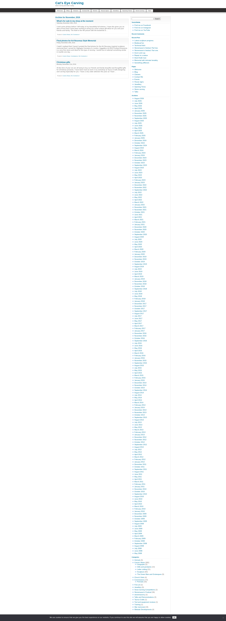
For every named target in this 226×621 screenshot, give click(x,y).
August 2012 (139, 447)
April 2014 (138, 400)
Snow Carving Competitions (144, 590)
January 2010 (139, 511)
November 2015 (140, 360)
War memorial (139, 607)
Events (95, 10)
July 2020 (138, 239)
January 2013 (139, 435)
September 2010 (140, 494)
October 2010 (139, 491)
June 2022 (138, 195)
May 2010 (138, 501)
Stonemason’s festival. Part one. (146, 50)
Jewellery (116, 10)
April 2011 (138, 479)
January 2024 (139, 155)
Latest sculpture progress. (144, 40)
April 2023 (138, 177)
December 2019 (140, 257)
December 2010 (140, 489)
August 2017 (139, 313)
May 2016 (138, 348)
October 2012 (139, 442)
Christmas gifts (63, 62)
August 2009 (139, 524)
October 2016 (139, 338)
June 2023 (138, 173)
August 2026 (139, 98)
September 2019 (140, 264)
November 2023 (140, 160)
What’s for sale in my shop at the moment (75, 21)
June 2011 (138, 474)
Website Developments (143, 609)
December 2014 (140, 383)
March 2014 (138, 402)
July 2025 (138, 123)
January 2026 (139, 111)
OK (174, 617)
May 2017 (138, 321)
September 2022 (140, 190)
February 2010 (139, 509)
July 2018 (138, 291)
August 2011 (139, 472)
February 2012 (139, 459)
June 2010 (138, 499)
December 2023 (140, 158)
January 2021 (139, 224)
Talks (149, 10)
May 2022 (138, 197)
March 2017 (138, 326)
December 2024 (140, 140)
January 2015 (139, 380)
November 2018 (140, 284)
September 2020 (140, 234)
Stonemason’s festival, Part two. (146, 48)
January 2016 (139, 358)
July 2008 (138, 548)
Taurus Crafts (139, 600)
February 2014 (139, 405)
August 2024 (139, 148)
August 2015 (139, 365)
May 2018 (138, 296)
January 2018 (139, 301)
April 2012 (138, 454)
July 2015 (138, 368)
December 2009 (140, 514)
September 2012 (140, 444)
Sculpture (140, 572)
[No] (223, 618)
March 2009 (138, 536)
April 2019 (138, 274)
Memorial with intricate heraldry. (146, 60)
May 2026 (138, 106)
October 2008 (139, 541)
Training (137, 604)
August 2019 (139, 266)
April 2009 (138, 533)
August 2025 (139, 121)
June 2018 (138, 294)
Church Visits (139, 577)
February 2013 (139, 432)
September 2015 (140, 363)
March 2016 (138, 353)
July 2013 (138, 422)
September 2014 (140, 390)
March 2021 (138, 219)
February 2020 (139, 252)
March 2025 (138, 133)
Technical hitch (139, 45)
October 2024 (139, 143)
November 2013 (140, 412)
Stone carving (140, 10)
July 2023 (138, 170)
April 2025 (138, 130)
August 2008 (139, 546)
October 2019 (139, 262)
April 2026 (138, 108)
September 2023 (140, 165)
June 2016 (138, 346)
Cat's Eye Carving (69, 3)
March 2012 (138, 457)
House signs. (105, 10)
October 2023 (139, 163)
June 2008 (138, 551)
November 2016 (140, 336)
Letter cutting (142, 569)
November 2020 (140, 229)
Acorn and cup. (140, 53)
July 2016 (138, 343)
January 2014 (139, 407)
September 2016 (140, 341)
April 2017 (138, 323)
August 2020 (139, 237)
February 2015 (139, 378)
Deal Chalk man (140, 58)
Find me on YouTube (142, 30)
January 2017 (139, 331)
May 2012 (138, 452)
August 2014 (139, 393)
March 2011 (138, 482)
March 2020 (138, 249)
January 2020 (139, 254)
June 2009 (138, 529)
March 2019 (138, 276)
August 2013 (139, 420)
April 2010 (138, 504)
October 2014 (139, 388)
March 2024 (138, 150)
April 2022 (138, 200)
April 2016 (138, 351)
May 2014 (138, 397)
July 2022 (138, 192)
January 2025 (139, 138)
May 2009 (138, 531)
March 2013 (138, 430)
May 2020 (138, 244)
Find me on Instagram (142, 28)
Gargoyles (141, 564)
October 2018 (139, 286)
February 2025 (139, 135)
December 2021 (140, 207)
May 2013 (138, 427)
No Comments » (75, 34)
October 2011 (139, 467)
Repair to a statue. (141, 55)
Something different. (141, 63)
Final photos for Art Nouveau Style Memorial (76, 41)
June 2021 (138, 215)
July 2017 (138, 316)
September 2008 (140, 543)
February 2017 (139, 328)
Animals (137, 560)
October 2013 (139, 415)
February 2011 (139, 484)
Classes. (75, 10)
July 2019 (138, 269)
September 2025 (140, 118)
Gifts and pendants (144, 567)
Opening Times (127, 10)
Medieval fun (139, 43)
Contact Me (85, 10)
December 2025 (140, 113)
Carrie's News (66, 34)
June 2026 (138, 103)
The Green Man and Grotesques (149, 574)
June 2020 (138, 242)
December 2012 (140, 437)
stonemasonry (139, 595)
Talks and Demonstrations (144, 597)
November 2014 (140, 385)
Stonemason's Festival (142, 592)
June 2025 (138, 126)
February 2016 (139, 355)
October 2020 (139, 232)
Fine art (137, 585)
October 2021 (139, 212)
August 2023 (139, 168)
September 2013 (140, 417)
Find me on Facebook (142, 25)
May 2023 (138, 175)
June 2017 (138, 318)
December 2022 (140, 185)
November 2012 (140, 440)
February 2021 (139, 222)
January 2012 (139, 462)
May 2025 (138, 128)
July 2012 (138, 449)
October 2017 (139, 308)
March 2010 (138, 506)
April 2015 (138, 373)
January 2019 (139, 279)
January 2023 (139, 182)
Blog (68, 10)
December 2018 (140, 281)
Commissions (74, 56)
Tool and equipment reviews (144, 602)
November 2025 (140, 116)
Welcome (60, 10)
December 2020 (140, 227)
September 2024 (140, 145)
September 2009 (140, 521)
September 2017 (140, 311)
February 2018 (139, 299)
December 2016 (140, 333)
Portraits (140, 582)
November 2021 (140, 210)
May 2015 (138, 370)
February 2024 (139, 153)
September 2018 (140, 289)
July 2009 (138, 526)
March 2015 (138, 375)
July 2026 (138, 101)
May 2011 (138, 477)
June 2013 (138, 425)
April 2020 (138, 247)
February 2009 (139, 538)
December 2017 (140, 304)
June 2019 (138, 271)
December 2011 (140, 464)
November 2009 (140, 516)
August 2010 (139, 496)
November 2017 (140, 306)
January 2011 (139, 486)
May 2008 (138, 553)
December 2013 (140, 410)
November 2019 (140, 259)
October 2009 (139, 519)
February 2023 (139, 180)
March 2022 (138, 202)
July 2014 (138, 395)
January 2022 (139, 205)
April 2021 (138, 217)
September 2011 (140, 469)
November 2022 (140, 187)
